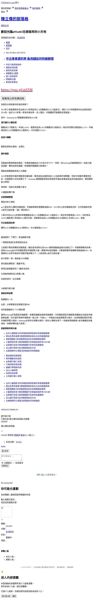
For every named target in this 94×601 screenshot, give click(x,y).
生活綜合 (21, 38)
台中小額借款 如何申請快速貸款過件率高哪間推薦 (27, 333)
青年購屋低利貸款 (14, 359)
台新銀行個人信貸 (14, 362)
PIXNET (28, 567)
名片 (8, 48)
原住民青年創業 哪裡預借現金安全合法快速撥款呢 (27, 336)
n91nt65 (4, 421)
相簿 (8, 43)
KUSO (19, 442)
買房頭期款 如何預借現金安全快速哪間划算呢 (26, 339)
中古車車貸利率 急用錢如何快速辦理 (30, 58)
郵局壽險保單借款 (14, 356)
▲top (3, 446)
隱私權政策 (61, 567)
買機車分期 (11, 79)
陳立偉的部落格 (14, 19)
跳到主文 (5, 26)
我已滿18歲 (6, 596)
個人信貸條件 (12, 76)
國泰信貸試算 (12, 68)
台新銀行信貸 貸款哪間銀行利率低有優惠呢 (25, 345)
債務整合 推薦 (12, 73)
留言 (22, 435)
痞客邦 (17, 435)
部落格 (9, 45)
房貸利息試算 (12, 70)
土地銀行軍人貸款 (14, 376)
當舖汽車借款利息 (14, 367)
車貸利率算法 (12, 82)
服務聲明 (70, 567)
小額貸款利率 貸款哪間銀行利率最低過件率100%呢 (28, 342)
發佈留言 (5, 466)
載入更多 (5, 451)
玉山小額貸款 (12, 370)
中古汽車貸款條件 (14, 65)
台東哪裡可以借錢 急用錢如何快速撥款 (23, 351)
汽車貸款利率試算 (14, 364)
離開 (14, 596)
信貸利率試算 (12, 373)
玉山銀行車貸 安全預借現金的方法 (21, 348)
